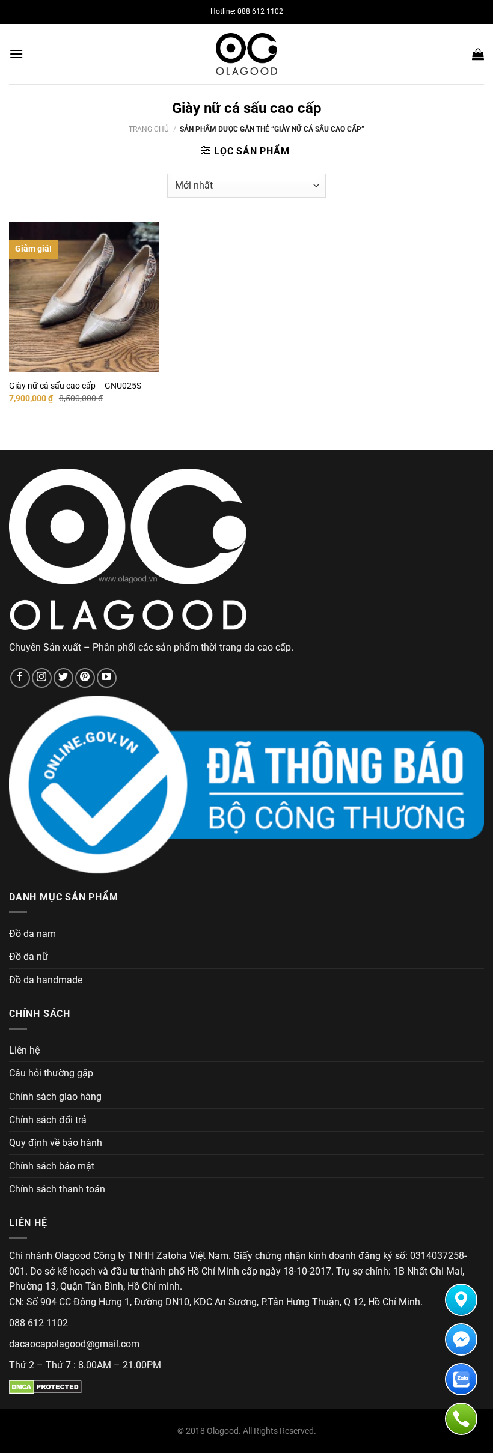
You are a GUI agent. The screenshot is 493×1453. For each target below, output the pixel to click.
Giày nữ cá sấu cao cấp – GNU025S (75, 386)
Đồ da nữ (28, 956)
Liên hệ (24, 1050)
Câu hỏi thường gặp (51, 1073)
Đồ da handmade (45, 980)
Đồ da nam (32, 933)
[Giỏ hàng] (478, 54)
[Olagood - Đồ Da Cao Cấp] (246, 54)
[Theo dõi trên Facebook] (20, 678)
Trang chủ (149, 129)
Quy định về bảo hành (55, 1142)
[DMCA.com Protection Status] (45, 1386)
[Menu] (16, 53)
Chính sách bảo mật (51, 1166)
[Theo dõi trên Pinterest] (85, 678)
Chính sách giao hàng (55, 1096)
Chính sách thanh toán (57, 1189)
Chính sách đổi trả (48, 1120)
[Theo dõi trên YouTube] (107, 678)
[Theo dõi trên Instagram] (42, 678)
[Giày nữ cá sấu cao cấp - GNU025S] (84, 297)
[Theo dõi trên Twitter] (63, 678)
